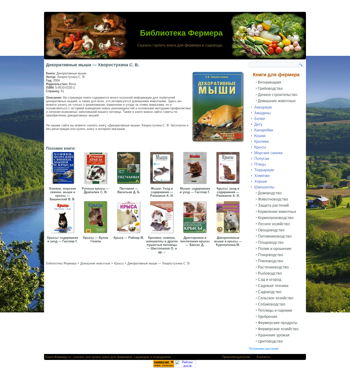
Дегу (258, 124)
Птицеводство (270, 255)
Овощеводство (271, 230)
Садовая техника (273, 286)
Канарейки (263, 130)
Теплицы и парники (275, 310)
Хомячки (262, 176)
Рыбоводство (270, 273)
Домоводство (270, 193)
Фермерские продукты (277, 323)
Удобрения (267, 317)
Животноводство (273, 199)
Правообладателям (236, 357)
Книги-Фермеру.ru (57, 357)
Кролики (261, 141)
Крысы (260, 147)
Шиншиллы (264, 187)
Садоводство (269, 292)
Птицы (260, 164)
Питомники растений (263, 348)
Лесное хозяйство (274, 224)
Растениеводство (273, 267)
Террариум (264, 170)
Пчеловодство (270, 261)
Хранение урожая (274, 335)
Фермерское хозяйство (278, 329)
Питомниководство (275, 236)
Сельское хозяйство (275, 298)
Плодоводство (271, 242)
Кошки (259, 136)
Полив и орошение (274, 249)
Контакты (263, 357)
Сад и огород (269, 279)
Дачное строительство (277, 95)
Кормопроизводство (276, 218)
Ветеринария (269, 82)
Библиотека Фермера (181, 33)
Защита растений (273, 205)
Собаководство (271, 304)
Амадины (262, 113)
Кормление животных (277, 212)
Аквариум (263, 107)
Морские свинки (268, 153)
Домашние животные (277, 101)
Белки (259, 119)
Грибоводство (270, 88)
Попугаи (261, 159)
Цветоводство (270, 341)
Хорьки (260, 181)
